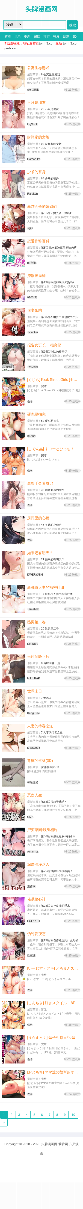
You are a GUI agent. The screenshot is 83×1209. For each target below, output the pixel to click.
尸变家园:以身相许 (42, 830)
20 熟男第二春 (50, 628)
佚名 (30, 401)
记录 (17, 36)
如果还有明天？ (40, 553)
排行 (46, 36)
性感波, (31, 955)
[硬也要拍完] (13, 426)
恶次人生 (34, 795)
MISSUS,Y (33, 747)
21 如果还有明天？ (52, 559)
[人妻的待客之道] (13, 738)
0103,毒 (32, 297)
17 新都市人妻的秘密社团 (57, 594)
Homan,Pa (34, 159)
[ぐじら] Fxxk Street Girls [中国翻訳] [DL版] (54, 380)
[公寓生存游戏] (13, 80)
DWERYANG (35, 574)
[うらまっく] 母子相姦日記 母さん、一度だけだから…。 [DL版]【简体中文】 (53, 1038)
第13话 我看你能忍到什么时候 (59, 940)
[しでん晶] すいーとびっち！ (50, 449)
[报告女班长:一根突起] (13, 357)
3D (74, 36)
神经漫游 (32, 782)
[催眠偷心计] (13, 911)
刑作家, (31, 886)
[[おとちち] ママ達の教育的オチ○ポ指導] (13, 1084)
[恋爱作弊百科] (13, 253)
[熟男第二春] (13, 634)
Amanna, (33, 851)
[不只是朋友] (13, 114)
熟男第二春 (36, 622)
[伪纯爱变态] (13, 946)
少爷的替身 (36, 172)
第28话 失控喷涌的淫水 (55, 905)
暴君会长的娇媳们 (42, 206)
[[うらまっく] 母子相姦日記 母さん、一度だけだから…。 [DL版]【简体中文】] (13, 1049)
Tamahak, (33, 609)
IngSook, (32, 124)
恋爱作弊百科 (38, 241)
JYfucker (32, 332)
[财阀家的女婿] (13, 149)
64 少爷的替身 (50, 178)
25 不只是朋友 (50, 109)
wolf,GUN (33, 89)
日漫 (66, 36)
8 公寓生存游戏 (50, 74)
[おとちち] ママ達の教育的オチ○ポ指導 (54, 1072)
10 (73, 1115)
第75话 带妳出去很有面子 (57, 871)
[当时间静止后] (13, 668)
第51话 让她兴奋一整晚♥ (56, 213)
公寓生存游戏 (38, 68)
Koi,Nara (32, 643)
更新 (27, 36)
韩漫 (56, 36)
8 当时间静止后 (50, 663)
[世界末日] (13, 703)
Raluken (32, 193)
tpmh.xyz (10, 48)
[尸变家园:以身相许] (13, 842)
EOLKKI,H (33, 921)
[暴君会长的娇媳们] (13, 218)
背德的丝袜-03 (50, 767)
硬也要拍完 (36, 414)
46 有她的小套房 (51, 524)
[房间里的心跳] (13, 530)
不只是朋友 (36, 102)
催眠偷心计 (36, 899)
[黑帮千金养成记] (13, 495)
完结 (37, 36)
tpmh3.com (71, 43)
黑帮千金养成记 (40, 483)
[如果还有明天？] (13, 565)
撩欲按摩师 (36, 276)
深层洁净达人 (38, 864)
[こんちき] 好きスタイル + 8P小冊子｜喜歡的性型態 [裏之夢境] (54, 1003)
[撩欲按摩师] (13, 287)
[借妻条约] (13, 322)
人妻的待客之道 (40, 726)
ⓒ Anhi (31, 436)
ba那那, (32, 262)
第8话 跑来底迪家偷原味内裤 (59, 247)
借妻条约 (34, 310)
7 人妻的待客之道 (52, 732)
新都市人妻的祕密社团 (45, 587)
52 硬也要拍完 (50, 420)
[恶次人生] (13, 807)
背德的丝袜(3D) (40, 761)
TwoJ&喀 (32, 366)
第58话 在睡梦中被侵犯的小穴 (59, 317)
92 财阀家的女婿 (51, 144)
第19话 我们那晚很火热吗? (57, 282)
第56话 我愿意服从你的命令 (58, 836)
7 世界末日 (47, 698)
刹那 (30, 228)
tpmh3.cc (45, 43)
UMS (30, 817)
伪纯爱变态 (36, 934)
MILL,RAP (33, 678)
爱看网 (63, 1144)
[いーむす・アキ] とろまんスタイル (53, 968)
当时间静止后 (38, 657)
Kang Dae (33, 713)
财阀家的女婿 (38, 137)
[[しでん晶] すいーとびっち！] (13, 461)
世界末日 (34, 691)
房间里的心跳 (38, 518)
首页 (8, 36)
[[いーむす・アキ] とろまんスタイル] (13, 980)
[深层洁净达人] (13, 876)
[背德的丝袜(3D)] (13, 772)
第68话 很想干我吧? (53, 801)
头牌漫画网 (49, 1144)
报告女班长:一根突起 (44, 345)
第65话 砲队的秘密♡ (54, 351)
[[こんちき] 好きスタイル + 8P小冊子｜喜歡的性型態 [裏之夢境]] (13, 1015)
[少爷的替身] (13, 184)
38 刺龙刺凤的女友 (52, 490)
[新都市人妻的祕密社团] (13, 599)
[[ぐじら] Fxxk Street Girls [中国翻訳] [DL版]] (13, 391)
